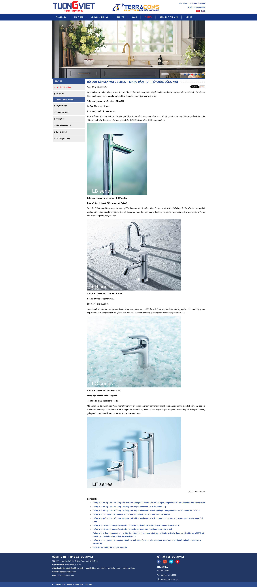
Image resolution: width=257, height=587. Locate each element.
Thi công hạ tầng (62, 139)
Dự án (134, 17)
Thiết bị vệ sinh (61, 112)
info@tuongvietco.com (65, 575)
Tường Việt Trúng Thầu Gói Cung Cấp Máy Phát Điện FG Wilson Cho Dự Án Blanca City (129, 507)
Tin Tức (148, 17)
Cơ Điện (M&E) (61, 132)
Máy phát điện (61, 106)
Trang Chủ (61, 17)
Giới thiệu (78, 17)
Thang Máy (59, 119)
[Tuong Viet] (75, 6)
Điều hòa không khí (63, 125)
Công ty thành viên (169, 17)
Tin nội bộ (59, 94)
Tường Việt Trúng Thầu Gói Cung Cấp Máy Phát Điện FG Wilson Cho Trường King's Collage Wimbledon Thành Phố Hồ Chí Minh (146, 510)
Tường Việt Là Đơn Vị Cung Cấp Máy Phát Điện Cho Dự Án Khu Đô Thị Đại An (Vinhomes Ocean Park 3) (135, 525)
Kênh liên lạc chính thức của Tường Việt (109, 547)
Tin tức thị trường (63, 87)
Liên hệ (189, 17)
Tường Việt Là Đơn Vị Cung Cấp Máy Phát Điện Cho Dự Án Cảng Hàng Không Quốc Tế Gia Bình (132, 529)
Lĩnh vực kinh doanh (100, 17)
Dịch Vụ (120, 17)
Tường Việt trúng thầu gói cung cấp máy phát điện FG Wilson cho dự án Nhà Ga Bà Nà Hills (131, 514)
